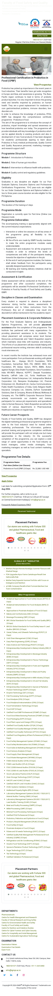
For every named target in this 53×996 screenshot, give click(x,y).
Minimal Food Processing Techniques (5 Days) (25, 793)
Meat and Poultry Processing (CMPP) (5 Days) (24, 787)
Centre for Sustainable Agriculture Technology (20, 917)
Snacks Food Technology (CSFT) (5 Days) (23, 825)
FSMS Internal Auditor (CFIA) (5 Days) (21, 742)
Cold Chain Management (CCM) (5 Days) (22, 619)
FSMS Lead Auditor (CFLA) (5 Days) (21, 745)
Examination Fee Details (11, 928)
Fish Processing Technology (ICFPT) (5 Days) (24, 677)
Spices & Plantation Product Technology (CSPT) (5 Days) (28, 828)
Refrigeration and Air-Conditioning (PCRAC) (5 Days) (27, 822)
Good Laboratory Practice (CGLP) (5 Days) (23, 755)
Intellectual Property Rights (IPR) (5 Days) (22, 771)
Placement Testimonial (26, 492)
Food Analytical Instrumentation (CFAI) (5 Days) (25, 684)
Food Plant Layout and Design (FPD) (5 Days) (24, 703)
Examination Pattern (9, 926)
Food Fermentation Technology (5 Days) (22, 687)
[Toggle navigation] (46, 49)
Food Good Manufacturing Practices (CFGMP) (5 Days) (28, 697)
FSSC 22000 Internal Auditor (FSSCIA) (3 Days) (25, 749)
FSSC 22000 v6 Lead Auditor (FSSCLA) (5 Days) (25, 752)
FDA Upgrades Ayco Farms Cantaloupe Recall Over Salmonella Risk (26, 557)
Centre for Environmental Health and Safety (18, 904)
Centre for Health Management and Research (19, 899)
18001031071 (38, 40)
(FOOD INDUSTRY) (20, 545)
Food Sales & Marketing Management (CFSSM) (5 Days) (28, 729)
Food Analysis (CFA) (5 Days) (18, 680)
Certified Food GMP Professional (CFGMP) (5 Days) (26, 694)
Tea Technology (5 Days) (16, 835)
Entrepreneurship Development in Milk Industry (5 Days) (28, 659)
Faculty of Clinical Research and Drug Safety (19, 901)
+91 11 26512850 (37, 947)
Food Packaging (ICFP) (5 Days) (19, 700)
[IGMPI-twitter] (4, 956)
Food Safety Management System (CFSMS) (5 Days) (27, 722)
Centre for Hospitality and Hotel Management (19, 914)
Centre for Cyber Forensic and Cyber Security (19, 912)
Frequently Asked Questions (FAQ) (16, 486)
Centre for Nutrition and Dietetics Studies (18, 909)
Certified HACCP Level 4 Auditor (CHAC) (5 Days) (25, 765)
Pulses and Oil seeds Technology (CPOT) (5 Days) (26, 813)
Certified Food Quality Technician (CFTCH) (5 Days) (26, 713)
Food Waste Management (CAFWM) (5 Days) (24, 739)
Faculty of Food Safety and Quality (15, 906)
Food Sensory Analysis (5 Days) (19, 732)
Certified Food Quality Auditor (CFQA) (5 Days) (25, 707)
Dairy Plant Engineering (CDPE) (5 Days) (22, 623)
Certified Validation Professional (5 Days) (23, 838)
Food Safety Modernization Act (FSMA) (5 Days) (25, 726)
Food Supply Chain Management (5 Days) (23, 735)
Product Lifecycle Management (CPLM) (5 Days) (25, 803)
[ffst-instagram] (23, 956)
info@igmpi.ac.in (38, 481)
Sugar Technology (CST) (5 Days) (19, 832)
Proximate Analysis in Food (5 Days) (21, 809)
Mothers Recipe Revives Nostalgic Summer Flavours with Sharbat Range (28, 551)
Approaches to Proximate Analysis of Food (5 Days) (27, 592)
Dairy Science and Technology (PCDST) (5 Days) (25, 626)
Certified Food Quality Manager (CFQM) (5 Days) (25, 710)
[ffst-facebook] (17, 956)
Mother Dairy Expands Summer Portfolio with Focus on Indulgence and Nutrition (27, 562)
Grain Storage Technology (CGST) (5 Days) (23, 758)
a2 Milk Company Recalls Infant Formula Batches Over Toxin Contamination (27, 568)
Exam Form (6, 931)
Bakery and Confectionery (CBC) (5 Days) (22, 595)
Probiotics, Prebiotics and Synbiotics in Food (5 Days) (28, 800)
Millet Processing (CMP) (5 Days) (19, 790)
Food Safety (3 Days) (15, 806)
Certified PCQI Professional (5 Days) (20, 796)
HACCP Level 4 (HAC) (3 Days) (18, 762)
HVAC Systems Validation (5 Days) (20, 768)
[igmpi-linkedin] (11, 956)
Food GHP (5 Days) (14, 690)
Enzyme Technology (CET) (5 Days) (20, 674)
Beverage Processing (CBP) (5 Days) (21, 598)
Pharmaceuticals (8, 896)
